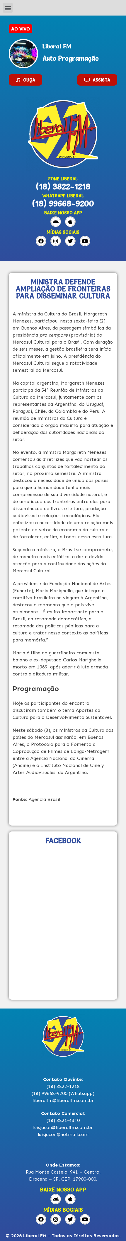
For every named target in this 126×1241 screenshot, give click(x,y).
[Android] (55, 221)
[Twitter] (70, 241)
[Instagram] (55, 241)
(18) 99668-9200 (63, 203)
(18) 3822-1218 (63, 186)
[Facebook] (41, 241)
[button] (8, 8)
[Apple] (70, 221)
